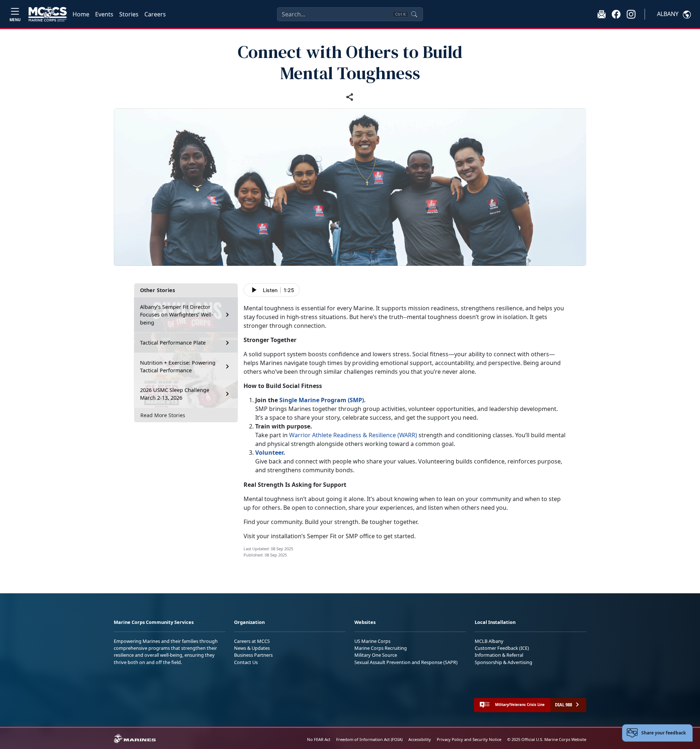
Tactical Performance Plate (173, 342)
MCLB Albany (489, 641)
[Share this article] (350, 96)
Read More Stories (162, 415)
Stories (129, 14)
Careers (155, 14)
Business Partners (253, 655)
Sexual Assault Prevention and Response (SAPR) (406, 662)
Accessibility (419, 739)
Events (104, 14)
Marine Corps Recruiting (380, 648)
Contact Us (246, 662)
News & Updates (252, 648)
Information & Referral (499, 655)
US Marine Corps (372, 641)
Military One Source (375, 655)
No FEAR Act (318, 739)
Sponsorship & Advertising (503, 662)
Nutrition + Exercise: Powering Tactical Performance (177, 366)
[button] (616, 14)
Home (81, 14)
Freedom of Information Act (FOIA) (369, 739)
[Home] (47, 14)
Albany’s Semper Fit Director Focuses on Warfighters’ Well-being (176, 314)
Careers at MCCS (252, 641)
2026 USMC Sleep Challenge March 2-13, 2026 (174, 394)
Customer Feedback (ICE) (502, 648)
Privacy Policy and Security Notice (469, 739)
